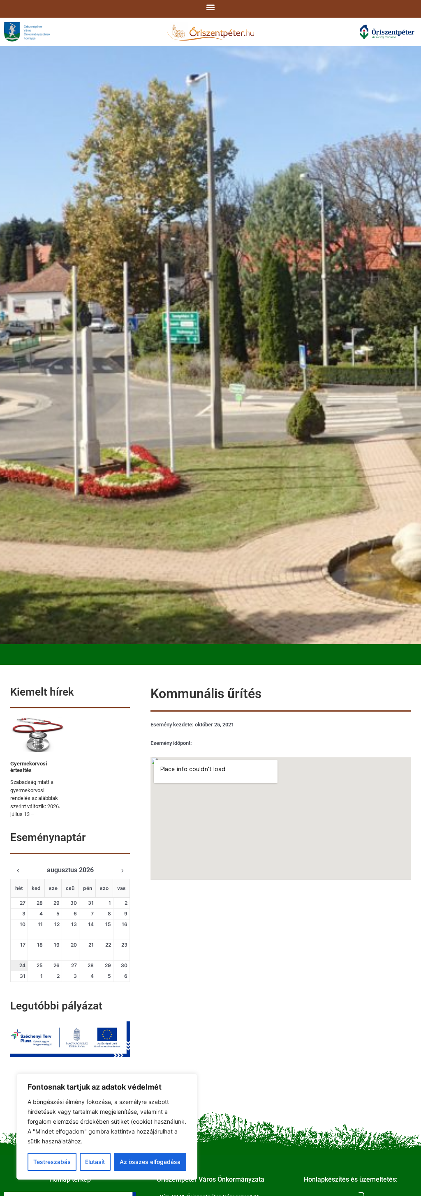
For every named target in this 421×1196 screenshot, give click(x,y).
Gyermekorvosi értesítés (28, 767)
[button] (210, 7)
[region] (106, 1127)
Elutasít (95, 1161)
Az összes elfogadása (150, 1161)
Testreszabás (52, 1161)
